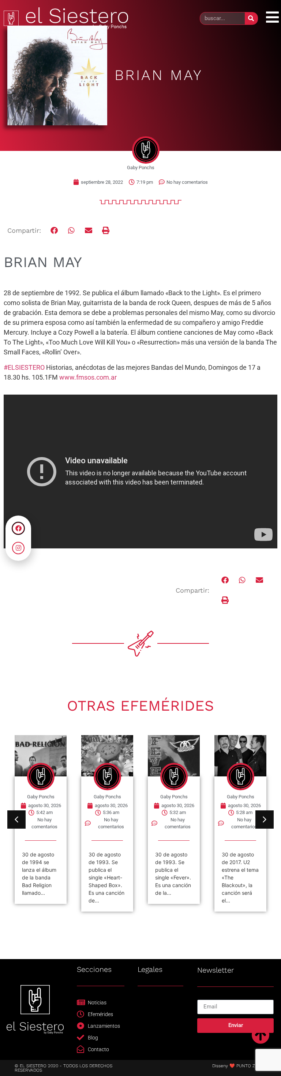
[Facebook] (18, 528)
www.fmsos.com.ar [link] (88, 377)
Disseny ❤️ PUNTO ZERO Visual (244, 1065)
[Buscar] (251, 18)
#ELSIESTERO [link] (24, 367)
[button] (54, 230)
